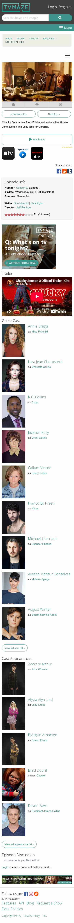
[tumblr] (69, 172)
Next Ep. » (54, 114)
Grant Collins (39, 437)
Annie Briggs (38, 326)
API (21, 903)
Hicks (35, 508)
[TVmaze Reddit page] (36, 894)
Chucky (41, 775)
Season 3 (21, 187)
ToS (44, 916)
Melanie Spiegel (41, 579)
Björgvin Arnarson (42, 735)
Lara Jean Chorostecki (45, 362)
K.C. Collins (37, 397)
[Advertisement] (29, 246)
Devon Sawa (38, 806)
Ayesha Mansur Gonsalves (49, 574)
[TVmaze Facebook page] (26, 894)
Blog (30, 903)
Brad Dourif (37, 770)
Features (9, 903)
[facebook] (59, 172)
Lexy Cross (38, 704)
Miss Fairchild (40, 331)
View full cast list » (14, 648)
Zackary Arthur (40, 664)
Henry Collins (39, 473)
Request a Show (49, 903)
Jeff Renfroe (23, 207)
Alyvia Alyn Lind (40, 699)
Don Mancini (21, 203)
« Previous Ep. (18, 114)
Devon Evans (40, 740)
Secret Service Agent (44, 614)
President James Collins (46, 811)
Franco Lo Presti (41, 503)
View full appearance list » (19, 844)
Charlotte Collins (41, 367)
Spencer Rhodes (41, 544)
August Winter (39, 609)
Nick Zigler (37, 203)
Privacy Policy (32, 916)
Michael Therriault (43, 538)
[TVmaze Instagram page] (31, 894)
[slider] (18, 214)
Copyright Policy (11, 916)
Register (65, 7)
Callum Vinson (39, 468)
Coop (35, 402)
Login (52, 7)
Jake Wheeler (40, 669)
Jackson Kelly (38, 432)
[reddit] (64, 172)
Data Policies (12, 909)
